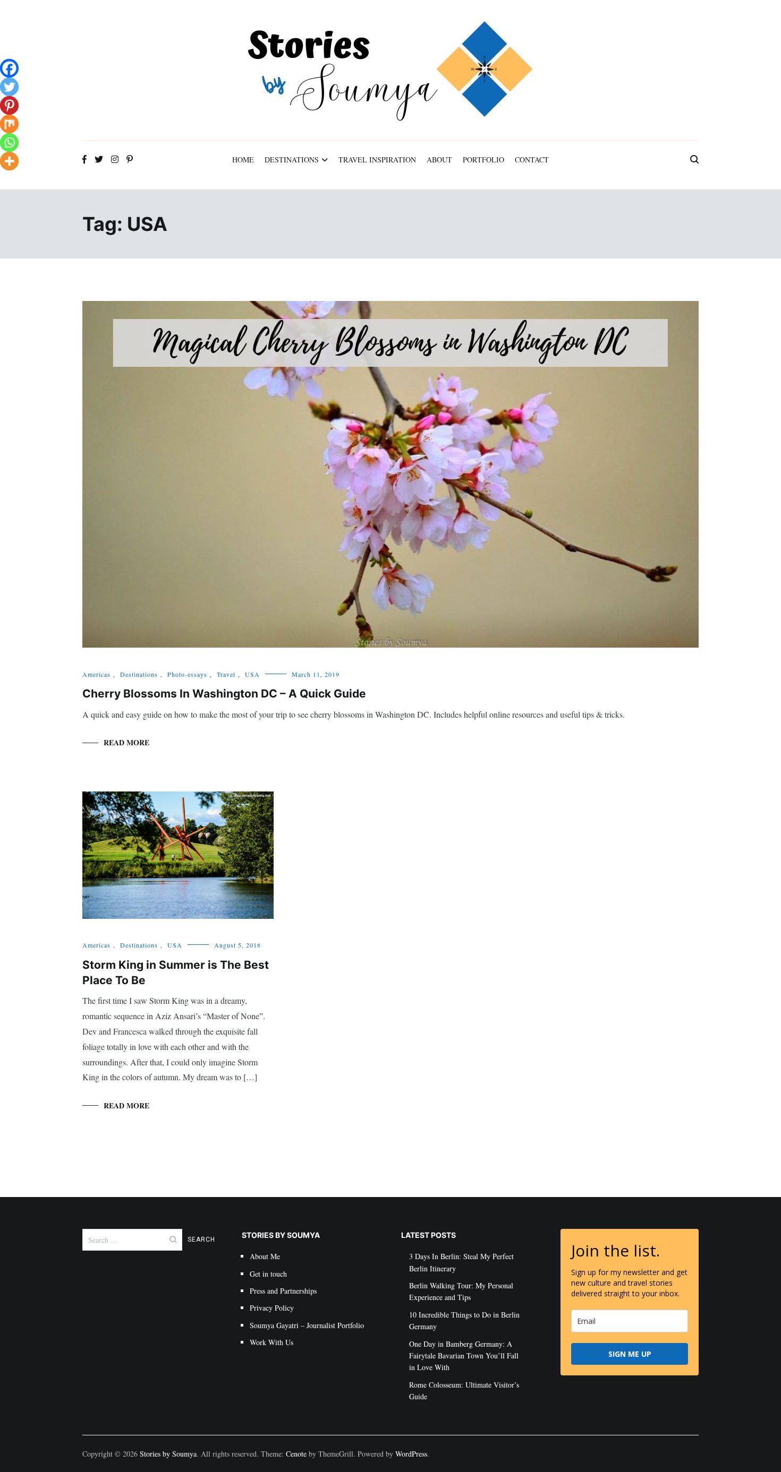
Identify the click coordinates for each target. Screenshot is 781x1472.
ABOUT (439, 159)
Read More (126, 742)
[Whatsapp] (9, 142)
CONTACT (532, 159)
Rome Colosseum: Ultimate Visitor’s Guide (464, 1390)
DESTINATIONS (292, 159)
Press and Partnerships (283, 1291)
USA (252, 674)
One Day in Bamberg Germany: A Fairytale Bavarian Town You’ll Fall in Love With (464, 1356)
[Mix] (9, 124)
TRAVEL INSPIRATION (377, 159)
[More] (9, 161)
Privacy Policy (272, 1308)
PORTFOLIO (483, 159)
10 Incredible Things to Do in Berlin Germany (464, 1320)
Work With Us (271, 1342)
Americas (96, 674)
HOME (243, 159)
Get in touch (268, 1274)
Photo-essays (187, 674)
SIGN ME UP (629, 1354)
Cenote (296, 1454)
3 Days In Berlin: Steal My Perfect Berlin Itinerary (461, 1262)
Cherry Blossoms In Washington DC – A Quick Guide (224, 693)
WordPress (411, 1454)
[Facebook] (9, 68)
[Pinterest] (9, 105)
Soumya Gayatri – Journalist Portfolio (307, 1325)
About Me (265, 1256)
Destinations (139, 674)
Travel (226, 674)
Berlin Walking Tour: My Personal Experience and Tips (461, 1291)
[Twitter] (9, 87)
